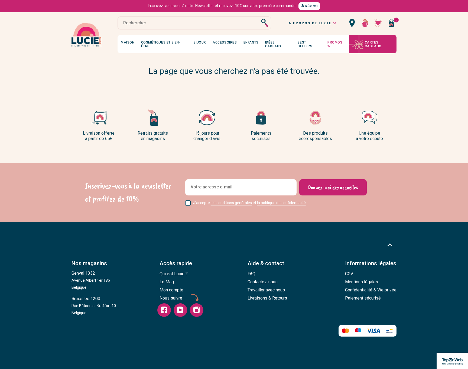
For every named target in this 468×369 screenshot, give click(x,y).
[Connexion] (365, 23)
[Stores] (352, 23)
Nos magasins (89, 263)
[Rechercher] (264, 22)
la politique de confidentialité (281, 203)
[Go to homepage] (86, 34)
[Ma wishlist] (378, 23)
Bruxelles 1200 (94, 305)
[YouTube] (180, 310)
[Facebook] (164, 310)
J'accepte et (249, 203)
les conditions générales (231, 203)
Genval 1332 (91, 280)
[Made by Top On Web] (452, 361)
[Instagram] (196, 310)
